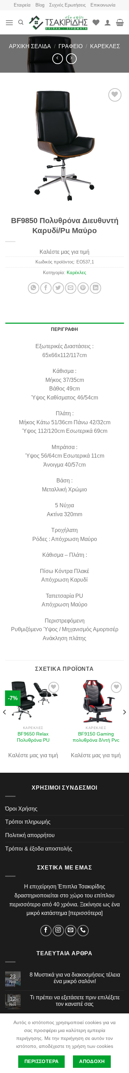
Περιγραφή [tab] (64, 329)
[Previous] (4, 725)
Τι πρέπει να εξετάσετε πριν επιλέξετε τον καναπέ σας (75, 1000)
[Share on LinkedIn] (95, 288)
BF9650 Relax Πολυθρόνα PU (33, 737)
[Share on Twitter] (58, 288)
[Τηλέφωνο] (83, 930)
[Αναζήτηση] (20, 22)
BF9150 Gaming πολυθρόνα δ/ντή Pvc (96, 737)
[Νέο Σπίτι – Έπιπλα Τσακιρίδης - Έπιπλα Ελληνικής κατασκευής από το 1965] (58, 22)
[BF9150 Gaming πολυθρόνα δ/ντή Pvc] (96, 701)
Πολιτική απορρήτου (30, 835)
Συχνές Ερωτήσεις (67, 5)
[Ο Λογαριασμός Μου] (107, 22)
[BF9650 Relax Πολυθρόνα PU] (33, 701)
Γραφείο (70, 46)
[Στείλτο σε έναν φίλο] (70, 288)
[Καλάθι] (120, 22)
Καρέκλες (105, 46)
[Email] (70, 930)
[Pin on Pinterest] (83, 288)
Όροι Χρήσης (21, 809)
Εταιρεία (22, 5)
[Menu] (9, 22)
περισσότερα (85, 913)
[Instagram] (58, 930)
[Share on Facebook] (46, 288)
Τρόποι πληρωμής (28, 822)
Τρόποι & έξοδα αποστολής (38, 849)
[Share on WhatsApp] (33, 288)
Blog (39, 5)
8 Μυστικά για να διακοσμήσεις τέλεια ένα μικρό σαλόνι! (75, 978)
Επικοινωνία (103, 5)
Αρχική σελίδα (30, 46)
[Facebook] (46, 930)
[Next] (124, 725)
